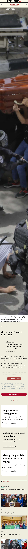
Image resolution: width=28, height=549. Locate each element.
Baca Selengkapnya (14, 378)
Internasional (5, 486)
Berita (8, 9)
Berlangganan (14, 4)
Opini (12, 9)
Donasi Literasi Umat (14, 394)
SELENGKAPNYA (9, 423)
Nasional (4, 509)
